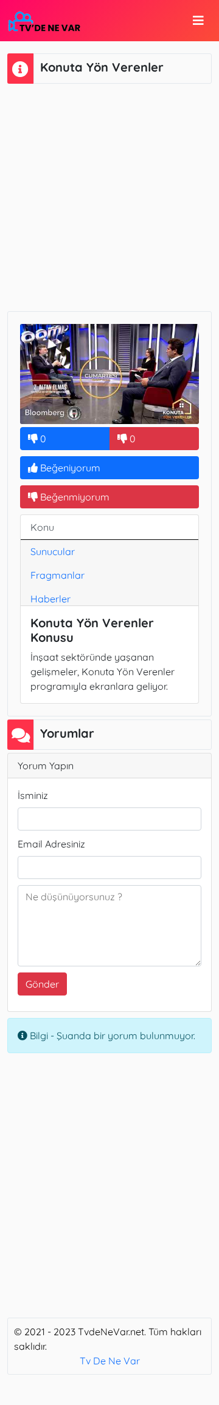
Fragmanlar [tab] (57, 575)
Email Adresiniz (51, 844)
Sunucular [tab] (52, 551)
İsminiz (33, 795)
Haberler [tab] (50, 599)
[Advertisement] (109, 196)
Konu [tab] (42, 527)
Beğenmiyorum (73, 497)
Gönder (42, 984)
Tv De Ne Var (110, 1361)
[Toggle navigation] (198, 21)
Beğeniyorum (69, 468)
